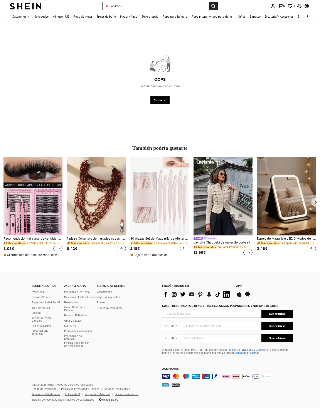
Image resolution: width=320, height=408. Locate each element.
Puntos (101, 302)
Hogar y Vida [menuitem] (128, 16)
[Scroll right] (307, 16)
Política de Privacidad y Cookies (246, 349)
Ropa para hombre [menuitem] (175, 16)
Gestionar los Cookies (117, 389)
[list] (197, 294)
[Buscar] (213, 6)
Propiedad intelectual (97, 394)
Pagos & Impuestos (108, 297)
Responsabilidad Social (46, 302)
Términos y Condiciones (46, 394)
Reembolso (71, 302)
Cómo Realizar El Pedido (74, 309)
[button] (299, 6)
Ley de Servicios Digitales (41, 319)
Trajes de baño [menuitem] (106, 16)
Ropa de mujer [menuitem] (82, 16)
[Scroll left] (302, 16)
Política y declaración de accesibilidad (76, 344)
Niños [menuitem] (241, 16)
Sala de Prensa (41, 307)
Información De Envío (77, 292)
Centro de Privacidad (44, 389)
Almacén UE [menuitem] (61, 16)
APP (239, 286)
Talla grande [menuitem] (150, 16)
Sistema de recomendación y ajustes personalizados (63, 399)
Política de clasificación (78, 331)
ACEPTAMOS (170, 369)
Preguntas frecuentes (109, 307)
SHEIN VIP (70, 325)
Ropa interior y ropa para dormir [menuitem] (213, 16)
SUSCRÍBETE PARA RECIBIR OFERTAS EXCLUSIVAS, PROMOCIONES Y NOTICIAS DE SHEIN (220, 305)
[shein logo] (25, 6)
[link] (281, 5)
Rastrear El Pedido (75, 315)
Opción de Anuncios (126, 394)
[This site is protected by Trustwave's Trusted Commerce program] (165, 384)
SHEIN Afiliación (41, 325)
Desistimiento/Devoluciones (80, 297)
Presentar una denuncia (40, 332)
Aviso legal (38, 292)
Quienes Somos (41, 297)
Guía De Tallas (73, 320)
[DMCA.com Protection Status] (176, 384)
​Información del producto (73, 337)
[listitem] (32, 207)
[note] (30, 255)
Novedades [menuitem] (41, 16)
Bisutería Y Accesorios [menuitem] (279, 16)
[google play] (247, 296)
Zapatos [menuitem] (255, 16)
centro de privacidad (247, 352)
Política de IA (72, 394)
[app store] (239, 296)
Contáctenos (104, 292)
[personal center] (273, 6)
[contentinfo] (227, 376)
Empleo (36, 312)
